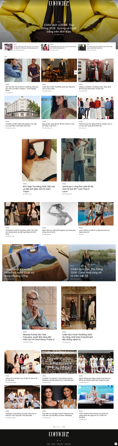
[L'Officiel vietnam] (59, 3)
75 (62, 427)
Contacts (53, 443)
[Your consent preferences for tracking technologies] (116, 444)
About (48, 443)
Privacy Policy (60, 443)
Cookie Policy (68, 443)
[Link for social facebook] (57, 441)
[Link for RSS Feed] (60, 440)
